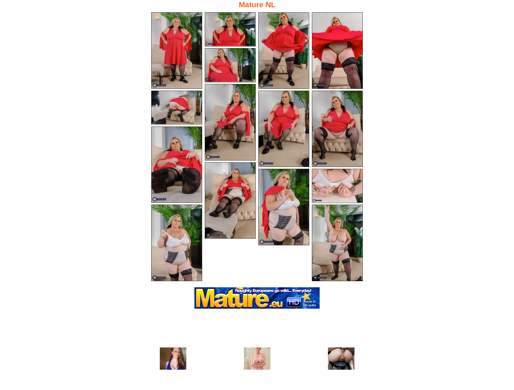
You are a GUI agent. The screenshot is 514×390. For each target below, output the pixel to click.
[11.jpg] (230, 200)
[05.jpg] (230, 65)
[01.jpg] (176, 50)
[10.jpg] (176, 165)
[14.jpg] (176, 243)
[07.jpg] (176, 108)
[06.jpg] (230, 122)
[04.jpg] (337, 50)
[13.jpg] (337, 186)
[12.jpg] (283, 207)
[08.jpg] (283, 129)
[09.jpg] (337, 129)
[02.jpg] (230, 29)
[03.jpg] (283, 50)
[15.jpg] (337, 243)
